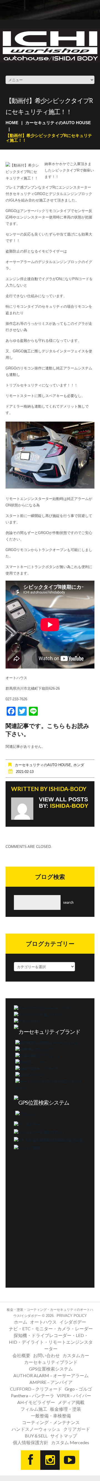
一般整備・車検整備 (51, 1415)
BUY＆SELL (36, 1435)
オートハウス (43, 1321)
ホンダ (78, 765)
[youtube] (69, 1460)
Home (12, 122)
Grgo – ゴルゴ (78, 1388)
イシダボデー (72, 1321)
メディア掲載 (71, 1402)
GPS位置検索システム (51, 1368)
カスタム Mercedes (70, 1442)
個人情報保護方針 (30, 1442)
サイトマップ (63, 1435)
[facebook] (30, 1460)
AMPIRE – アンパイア (50, 1382)
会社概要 (21, 1355)
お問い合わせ (46, 1355)
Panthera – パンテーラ (32, 1395)
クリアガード (76, 1429)
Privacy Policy (72, 1316)
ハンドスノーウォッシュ (36, 1429)
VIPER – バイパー (74, 1395)
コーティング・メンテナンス (51, 1422)
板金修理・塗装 (65, 1409)
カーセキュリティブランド (51, 1362)
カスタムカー (75, 1355)
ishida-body (67, 788)
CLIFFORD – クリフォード (36, 1388)
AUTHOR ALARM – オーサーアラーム (51, 1375)
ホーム (20, 1321)
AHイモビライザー (36, 1402)
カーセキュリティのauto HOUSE (58, 122)
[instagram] (50, 1460)
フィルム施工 (34, 1409)
